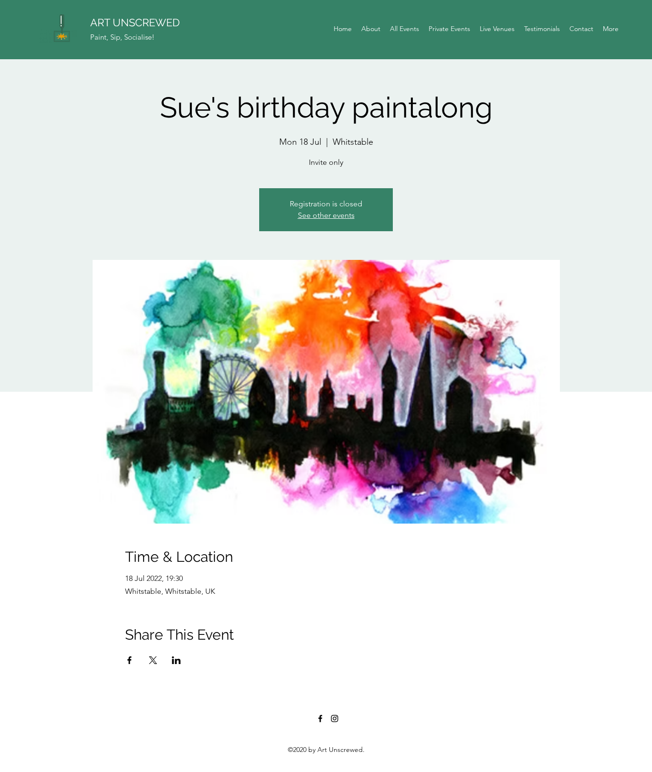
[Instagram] (334, 718)
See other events (326, 215)
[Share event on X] (153, 660)
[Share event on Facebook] (129, 660)
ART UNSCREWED (135, 22)
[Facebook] (320, 718)
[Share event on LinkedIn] (176, 660)
